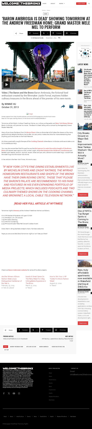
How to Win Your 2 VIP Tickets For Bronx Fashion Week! (59, 279)
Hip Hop (6, 350)
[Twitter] (9, 393)
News (48, 10)
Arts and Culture (31, 346)
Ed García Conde (38, 38)
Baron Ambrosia (44, 346)
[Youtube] (14, 393)
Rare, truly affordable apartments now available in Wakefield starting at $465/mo (85, 278)
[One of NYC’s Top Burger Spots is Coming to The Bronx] (80, 92)
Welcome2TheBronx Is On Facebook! (15, 339)
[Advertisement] (38, 253)
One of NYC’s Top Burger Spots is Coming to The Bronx (88, 94)
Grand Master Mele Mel (58, 346)
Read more (83, 195)
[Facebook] (4, 393)
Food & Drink (82, 225)
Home (43, 10)
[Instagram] (19, 393)
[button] (89, 3)
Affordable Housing (84, 290)
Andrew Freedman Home (16, 346)
